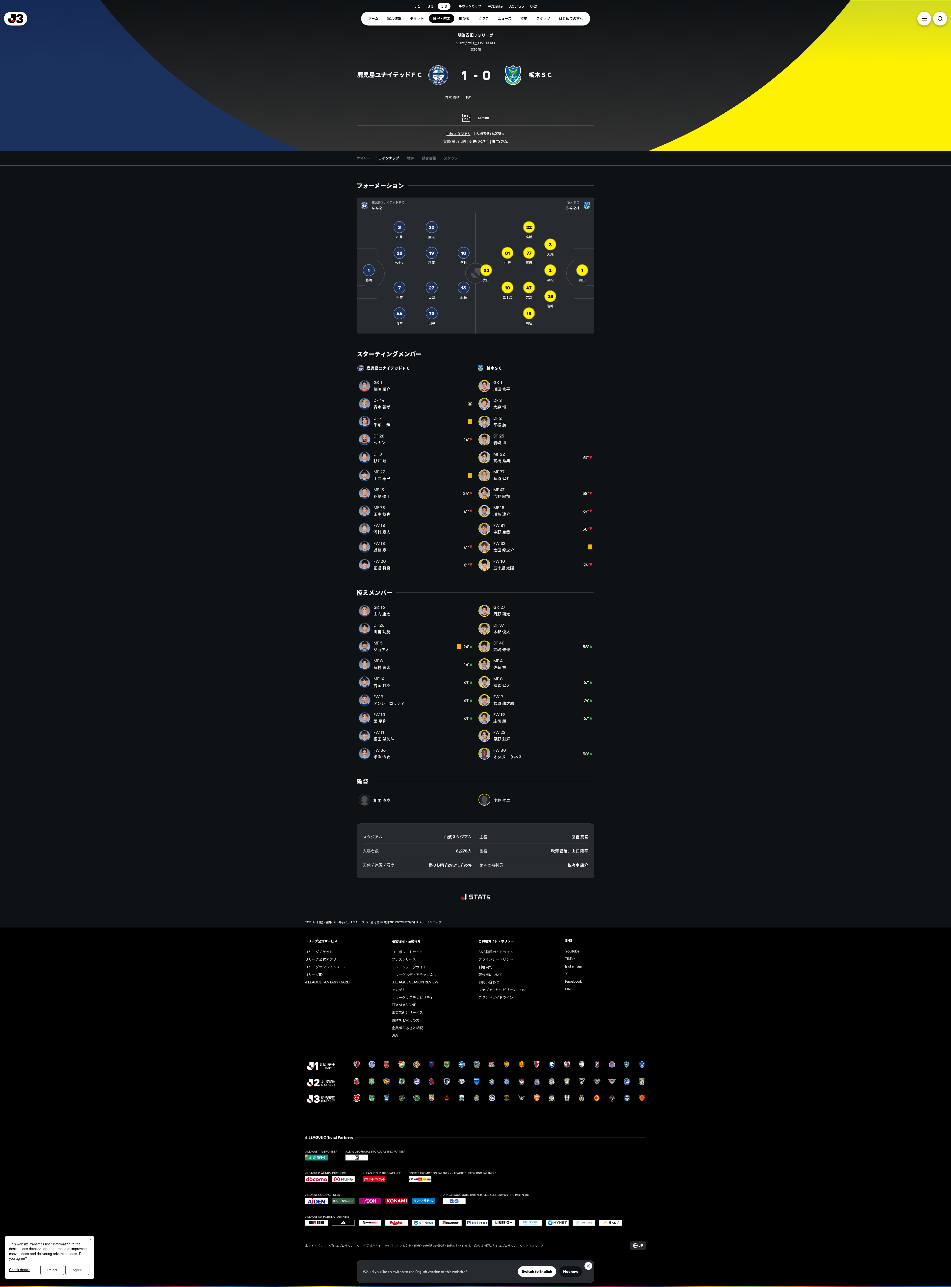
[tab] (363, 158)
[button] (924, 19)
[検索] (940, 19)
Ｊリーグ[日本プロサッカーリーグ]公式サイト (350, 1245)
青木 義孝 (452, 97)
